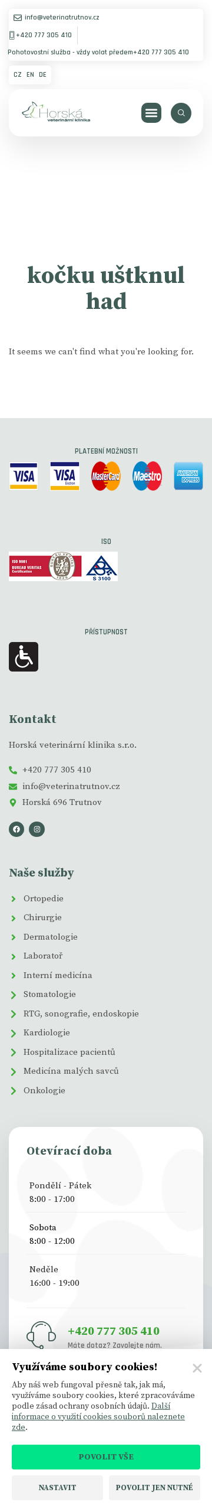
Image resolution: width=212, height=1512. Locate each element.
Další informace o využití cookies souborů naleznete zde (98, 1417)
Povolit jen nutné (154, 1488)
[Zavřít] (197, 1368)
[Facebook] (16, 829)
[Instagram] (36, 829)
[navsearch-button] (181, 113)
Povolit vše (106, 1457)
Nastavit (58, 1488)
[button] (151, 113)
